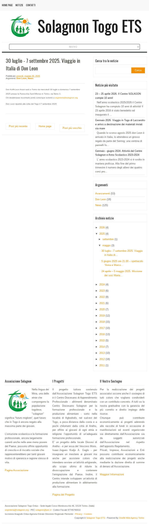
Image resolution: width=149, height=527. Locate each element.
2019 (102, 315)
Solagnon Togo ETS (90, 25)
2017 (102, 328)
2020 (102, 309)
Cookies (88, 514)
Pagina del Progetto (63, 494)
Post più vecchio (72, 128)
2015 (102, 340)
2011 (102, 365)
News (30, 78)
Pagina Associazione (16, 470)
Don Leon (21, 78)
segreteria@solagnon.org (17, 510)
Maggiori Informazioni (112, 474)
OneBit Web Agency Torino (131, 518)
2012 (102, 359)
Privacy (78, 514)
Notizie (19, 5)
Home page (7, 5)
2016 (102, 334)
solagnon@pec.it (43, 510)
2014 (102, 346)
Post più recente (18, 126)
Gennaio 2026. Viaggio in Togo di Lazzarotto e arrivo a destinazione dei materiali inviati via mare (120, 124)
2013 (102, 352)
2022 (102, 296)
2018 (102, 321)
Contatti (31, 5)
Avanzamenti (102, 193)
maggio (106, 245)
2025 (102, 233)
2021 (102, 303)
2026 (102, 227)
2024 (102, 284)
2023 (102, 290)
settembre (108, 239)
